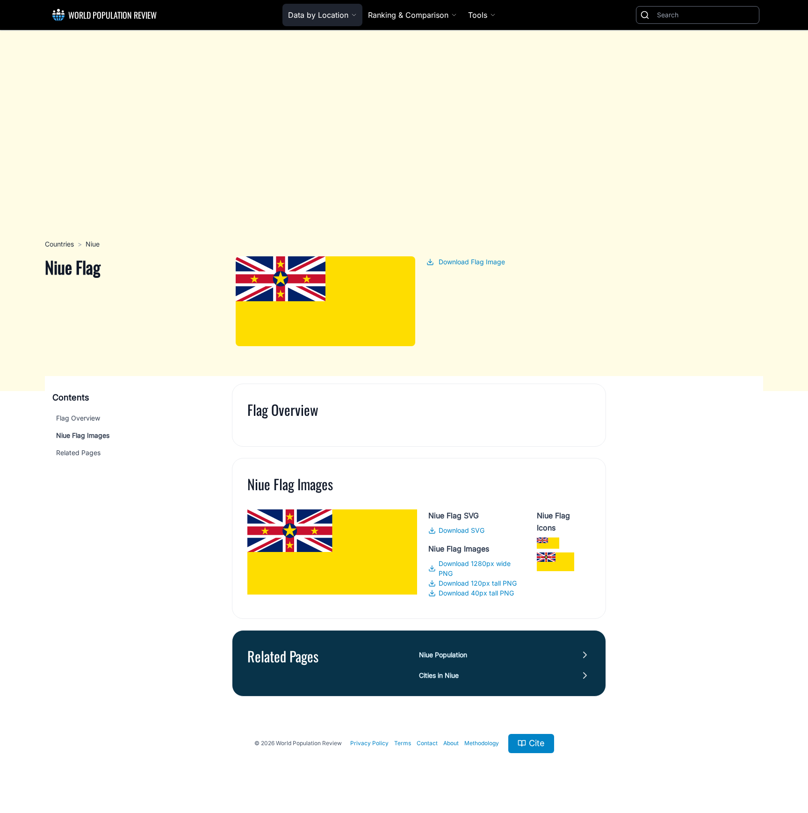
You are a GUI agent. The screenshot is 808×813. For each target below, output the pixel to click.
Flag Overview (78, 418)
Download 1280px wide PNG (475, 568)
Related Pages (78, 453)
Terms (402, 743)
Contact (427, 743)
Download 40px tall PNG (476, 593)
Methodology (481, 743)
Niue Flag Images (82, 435)
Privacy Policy (369, 743)
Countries (59, 244)
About (451, 743)
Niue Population (443, 655)
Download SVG (461, 530)
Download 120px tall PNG (478, 583)
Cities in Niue (439, 675)
